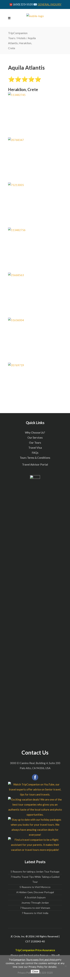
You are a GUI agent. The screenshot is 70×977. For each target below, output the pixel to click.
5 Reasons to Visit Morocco (35, 886)
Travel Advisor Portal (35, 464)
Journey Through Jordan (35, 902)
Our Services (35, 437)
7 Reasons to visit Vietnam (35, 907)
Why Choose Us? (35, 432)
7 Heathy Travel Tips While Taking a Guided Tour (35, 879)
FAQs (35, 452)
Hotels (21, 38)
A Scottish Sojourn (35, 897)
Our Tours (35, 442)
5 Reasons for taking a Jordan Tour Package (35, 871)
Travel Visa (35, 447)
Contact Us (35, 752)
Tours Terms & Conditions (35, 457)
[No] (65, 966)
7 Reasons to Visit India (35, 913)
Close (35, 971)
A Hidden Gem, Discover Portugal (35, 892)
